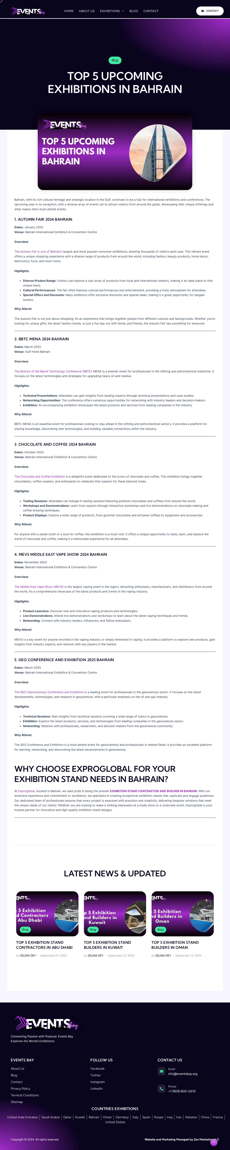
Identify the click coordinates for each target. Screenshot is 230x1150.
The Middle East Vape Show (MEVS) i (39, 587)
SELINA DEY (28, 955)
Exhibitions (110, 11)
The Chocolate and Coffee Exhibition (39, 476)
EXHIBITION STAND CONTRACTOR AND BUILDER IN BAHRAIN (153, 791)
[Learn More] (213, 1142)
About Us (87, 11)
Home (68, 11)
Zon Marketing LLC (206, 1139)
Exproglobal (26, 791)
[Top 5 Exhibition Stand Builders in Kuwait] (115, 913)
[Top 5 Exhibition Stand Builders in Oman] (182, 913)
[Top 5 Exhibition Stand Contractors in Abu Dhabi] (47, 913)
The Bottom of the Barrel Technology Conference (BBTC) (53, 371)
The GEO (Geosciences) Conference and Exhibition (49, 692)
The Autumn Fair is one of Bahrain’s (38, 251)
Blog (134, 11)
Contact (151, 11)
